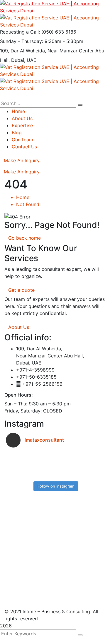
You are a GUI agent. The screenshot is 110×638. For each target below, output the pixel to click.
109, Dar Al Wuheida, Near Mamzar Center (47, 51)
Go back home (24, 238)
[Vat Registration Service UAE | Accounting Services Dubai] (55, 6)
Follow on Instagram (56, 486)
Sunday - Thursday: (21, 41)
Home (22, 197)
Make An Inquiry (22, 160)
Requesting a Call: (20, 32)
